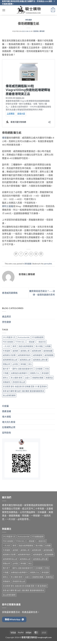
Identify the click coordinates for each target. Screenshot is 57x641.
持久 (30, 364)
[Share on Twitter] (26, 254)
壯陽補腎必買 (8, 427)
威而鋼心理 (24, 351)
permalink (48, 264)
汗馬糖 (5, 373)
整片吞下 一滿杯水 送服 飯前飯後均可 (18, 369)
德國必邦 (6, 364)
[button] (3, 10)
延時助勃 (6, 432)
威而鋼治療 (36, 351)
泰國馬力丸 (34, 373)
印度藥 (5, 406)
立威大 (27, 378)
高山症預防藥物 (9, 395)
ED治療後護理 (37, 337)
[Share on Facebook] (21, 254)
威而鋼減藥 (47, 351)
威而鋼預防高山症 (10, 360)
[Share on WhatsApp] (16, 254)
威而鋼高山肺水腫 (40, 360)
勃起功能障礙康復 (26, 346)
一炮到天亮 (41, 342)
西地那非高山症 (19, 382)
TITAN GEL (20, 342)
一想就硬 (30, 342)
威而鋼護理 (37, 355)
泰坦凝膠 (45, 373)
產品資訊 (6, 316)
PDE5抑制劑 (8, 342)
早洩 (47, 369)
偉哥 (4, 137)
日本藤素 (39, 369)
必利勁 (15, 364)
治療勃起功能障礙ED (19, 373)
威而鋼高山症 (25, 360)
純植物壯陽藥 (37, 378)
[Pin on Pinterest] (36, 254)
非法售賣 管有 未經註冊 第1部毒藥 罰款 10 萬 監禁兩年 (25, 386)
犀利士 (5, 378)
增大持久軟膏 (8, 422)
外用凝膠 (6, 351)
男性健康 (28, 20)
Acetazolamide (23, 337)
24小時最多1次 (9, 337)
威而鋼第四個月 (24, 355)
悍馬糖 (23, 364)
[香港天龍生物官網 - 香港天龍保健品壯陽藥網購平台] (28, 10)
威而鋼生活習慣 (9, 355)
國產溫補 (6, 411)
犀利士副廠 (7, 206)
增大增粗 (39, 346)
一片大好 (6, 346)
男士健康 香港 (16, 378)
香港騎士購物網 (39, 31)
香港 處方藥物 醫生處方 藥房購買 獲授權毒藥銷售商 (23, 391)
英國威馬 (6, 382)
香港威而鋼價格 (10, 292)
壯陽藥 (48, 346)
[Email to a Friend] (31, 254)
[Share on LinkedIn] (41, 254)
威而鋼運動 (49, 355)
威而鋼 (15, 351)
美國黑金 (49, 378)
